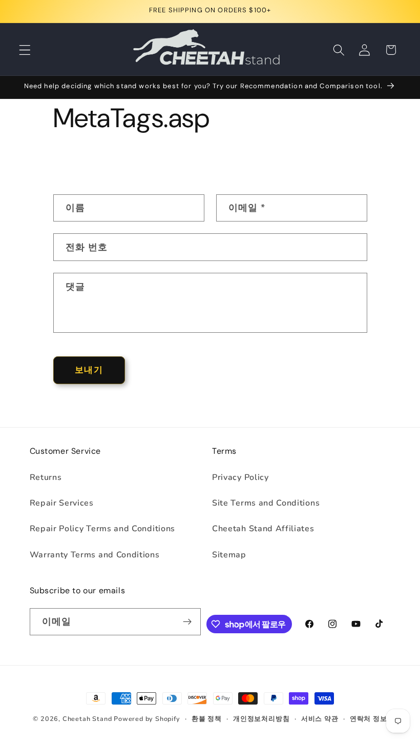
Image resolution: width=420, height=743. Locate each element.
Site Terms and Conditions (266, 503)
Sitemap (229, 554)
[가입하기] (187, 622)
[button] (25, 50)
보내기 (88, 370)
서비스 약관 (320, 718)
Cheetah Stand (88, 718)
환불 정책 (207, 718)
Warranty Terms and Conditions (95, 554)
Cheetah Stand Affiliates (263, 528)
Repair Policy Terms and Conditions (102, 528)
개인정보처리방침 (261, 718)
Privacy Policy (240, 477)
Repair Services (62, 503)
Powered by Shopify (147, 718)
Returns (46, 477)
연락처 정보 (368, 718)
